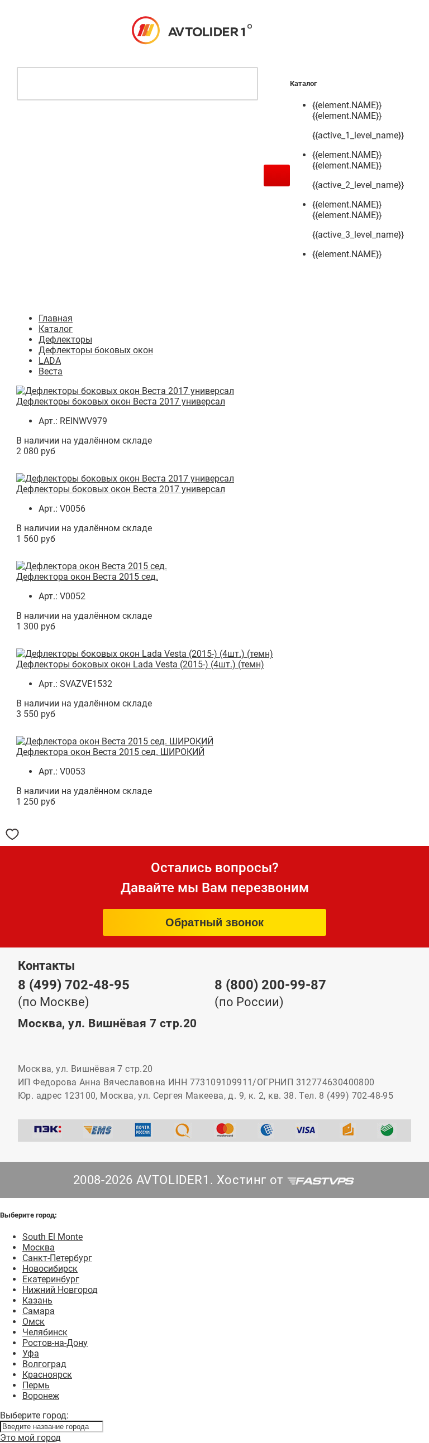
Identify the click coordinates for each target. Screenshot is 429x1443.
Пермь (36, 1385)
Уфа (30, 1353)
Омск (33, 1321)
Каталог (56, 329)
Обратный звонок (214, 922)
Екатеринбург (50, 1279)
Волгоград (44, 1364)
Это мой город (30, 1437)
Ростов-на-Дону (55, 1343)
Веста (51, 371)
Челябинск (45, 1332)
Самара (38, 1311)
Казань (37, 1300)
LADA (50, 360)
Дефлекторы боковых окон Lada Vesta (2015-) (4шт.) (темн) (140, 664)
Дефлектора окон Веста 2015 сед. (87, 576)
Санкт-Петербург (57, 1258)
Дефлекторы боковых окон (96, 350)
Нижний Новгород (60, 1290)
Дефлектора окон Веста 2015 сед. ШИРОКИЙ (110, 752)
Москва (38, 1247)
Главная (56, 318)
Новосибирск (50, 1268)
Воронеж (40, 1396)
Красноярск (47, 1374)
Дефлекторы (65, 339)
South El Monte (52, 1237)
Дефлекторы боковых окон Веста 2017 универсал (120, 401)
